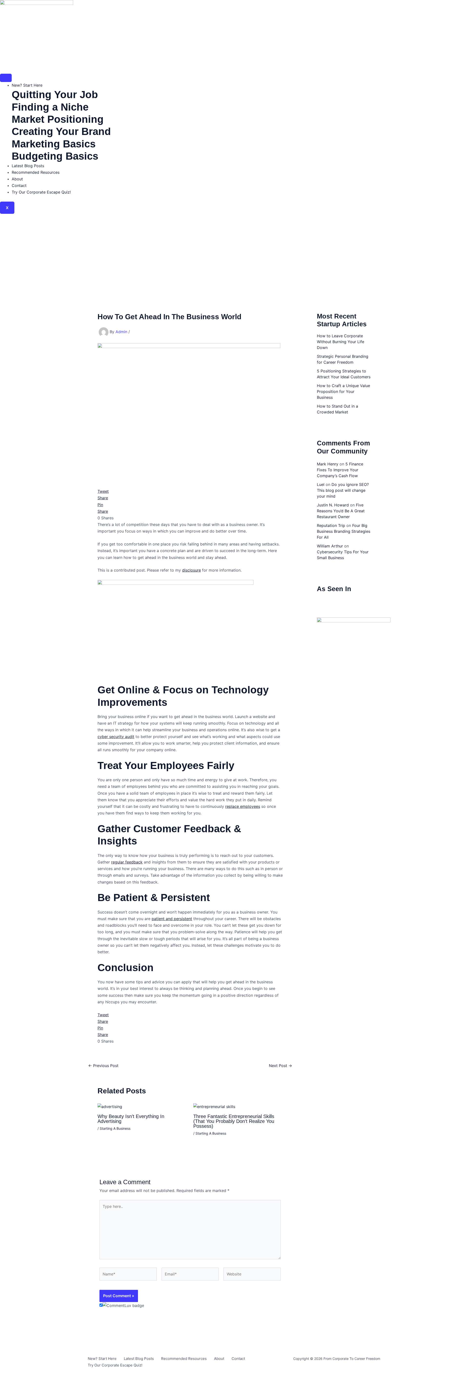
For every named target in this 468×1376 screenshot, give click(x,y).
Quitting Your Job (55, 94)
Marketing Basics (54, 144)
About (17, 178)
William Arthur (330, 546)
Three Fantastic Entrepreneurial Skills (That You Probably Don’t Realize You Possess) (233, 1121)
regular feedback (127, 862)
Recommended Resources (35, 172)
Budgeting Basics (55, 156)
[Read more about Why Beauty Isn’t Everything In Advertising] (110, 1106)
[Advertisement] (234, 250)
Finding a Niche (50, 107)
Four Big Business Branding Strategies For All (343, 531)
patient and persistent (172, 918)
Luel (320, 484)
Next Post (280, 1066)
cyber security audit (116, 736)
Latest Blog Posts (28, 165)
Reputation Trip (331, 525)
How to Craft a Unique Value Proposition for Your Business (343, 391)
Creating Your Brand (61, 131)
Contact (19, 185)
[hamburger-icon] (6, 78)
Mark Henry (327, 464)
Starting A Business (115, 1128)
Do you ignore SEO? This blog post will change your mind (343, 490)
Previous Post (103, 1066)
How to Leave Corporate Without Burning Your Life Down (340, 341)
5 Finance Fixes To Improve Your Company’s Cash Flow (340, 470)
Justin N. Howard (333, 505)
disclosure (191, 570)
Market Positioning (58, 119)
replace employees (242, 806)
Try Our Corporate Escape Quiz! (41, 192)
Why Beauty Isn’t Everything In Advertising (131, 1119)
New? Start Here (27, 85)
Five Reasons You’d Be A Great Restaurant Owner (341, 511)
